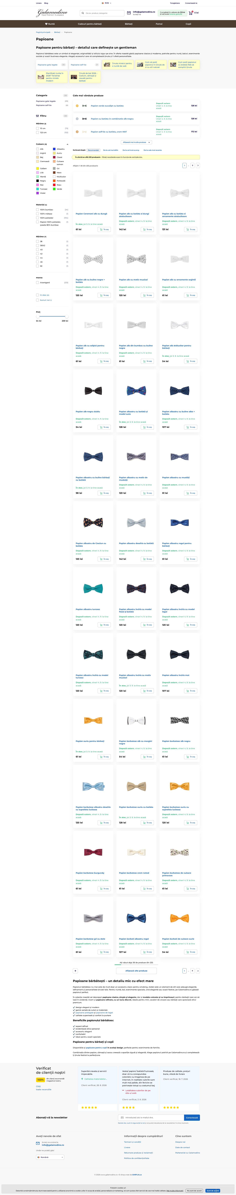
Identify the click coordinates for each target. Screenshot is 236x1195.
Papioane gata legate (52, 101)
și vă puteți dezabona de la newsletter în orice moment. (153, 1123)
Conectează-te (191, 3)
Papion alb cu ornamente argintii (179, 279)
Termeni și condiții (132, 1142)
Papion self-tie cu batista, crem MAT (109, 132)
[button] (136, 142)
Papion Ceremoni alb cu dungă (91, 213)
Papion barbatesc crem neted (134, 873)
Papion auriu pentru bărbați (90, 741)
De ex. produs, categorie (96, 13)
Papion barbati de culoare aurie (178, 939)
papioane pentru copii (96, 1048)
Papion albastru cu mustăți (176, 477)
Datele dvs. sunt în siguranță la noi (131, 1123)
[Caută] (83, 13)
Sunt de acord (213, 1191)
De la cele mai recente (153, 150)
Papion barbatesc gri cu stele (90, 939)
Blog (46, 3)
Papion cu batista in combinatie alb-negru (112, 119)
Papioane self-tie (52, 105)
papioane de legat (104, 1013)
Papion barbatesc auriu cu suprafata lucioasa (175, 808)
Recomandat (93, 150)
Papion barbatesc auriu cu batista (136, 807)
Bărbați (57, 32)
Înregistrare (175, 3)
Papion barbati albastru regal (134, 939)
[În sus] (75, 971)
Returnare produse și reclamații (138, 1153)
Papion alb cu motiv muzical (133, 279)
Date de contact (182, 1147)
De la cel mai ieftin (110, 150)
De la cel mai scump (131, 150)
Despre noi (180, 1142)
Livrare (39, 3)
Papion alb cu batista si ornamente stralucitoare (174, 214)
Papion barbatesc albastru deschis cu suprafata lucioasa (93, 808)
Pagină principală (43, 32)
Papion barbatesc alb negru (176, 741)
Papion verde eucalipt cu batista (107, 106)
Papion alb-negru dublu (88, 411)
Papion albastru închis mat (175, 675)
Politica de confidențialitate (136, 1158)
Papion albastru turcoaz (88, 609)
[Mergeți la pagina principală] (51, 13)
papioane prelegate (85, 1013)
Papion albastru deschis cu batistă (136, 543)
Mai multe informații (174, 1191)
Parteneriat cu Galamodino (187, 1153)
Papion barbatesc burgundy (90, 873)
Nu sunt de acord (194, 1191)
